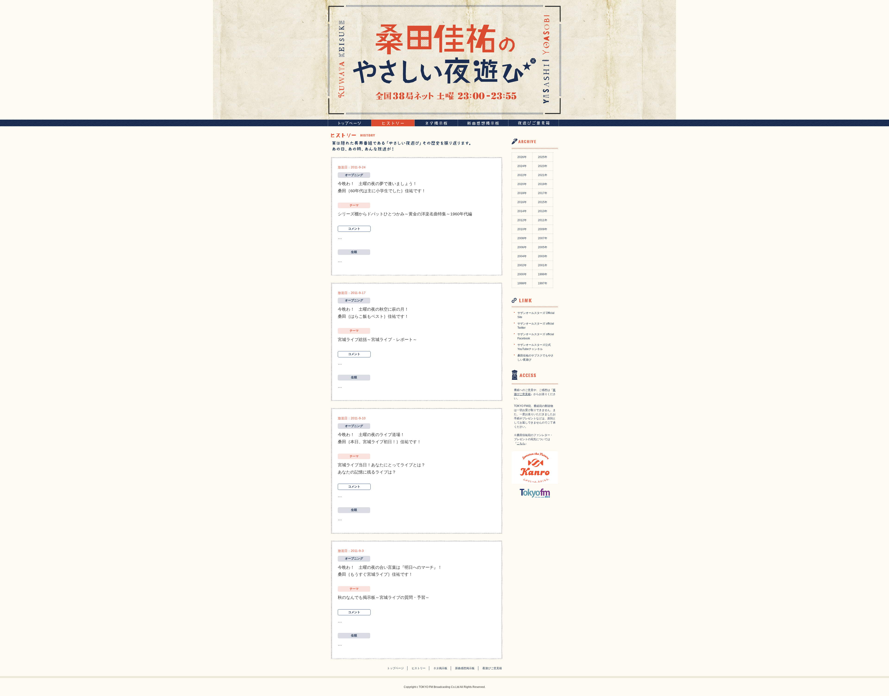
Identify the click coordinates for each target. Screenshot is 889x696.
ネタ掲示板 (440, 668)
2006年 (522, 247)
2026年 (522, 157)
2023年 (542, 166)
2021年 (542, 175)
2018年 (522, 193)
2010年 (522, 229)
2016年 (522, 202)
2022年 (522, 175)
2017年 (542, 193)
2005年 (542, 247)
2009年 (542, 229)
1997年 (542, 283)
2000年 (522, 274)
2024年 (522, 166)
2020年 (522, 184)
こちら (521, 443)
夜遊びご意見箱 (492, 668)
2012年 (522, 220)
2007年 (542, 238)
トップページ (395, 668)
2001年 (542, 265)
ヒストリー (419, 668)
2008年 (522, 238)
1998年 (522, 283)
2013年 (542, 211)
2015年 (542, 202)
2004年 (522, 256)
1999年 (542, 274)
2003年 (542, 256)
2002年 (522, 265)
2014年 (522, 211)
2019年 (542, 184)
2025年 (542, 157)
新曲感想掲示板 (465, 668)
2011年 (542, 220)
